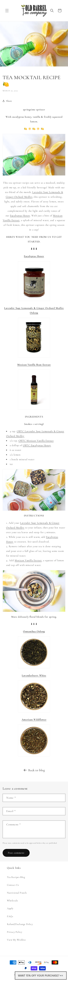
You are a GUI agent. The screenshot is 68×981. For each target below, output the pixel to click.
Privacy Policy (14, 932)
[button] (7, 10)
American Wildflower (34, 719)
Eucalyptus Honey (20, 215)
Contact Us (13, 884)
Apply (10, 908)
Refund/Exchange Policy (20, 924)
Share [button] (9, 100)
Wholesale (12, 900)
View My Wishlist (16, 939)
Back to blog (36, 770)
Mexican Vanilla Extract (28, 560)
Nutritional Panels (17, 892)
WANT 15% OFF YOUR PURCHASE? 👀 (40, 975)
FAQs (10, 916)
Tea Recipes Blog (16, 877)
